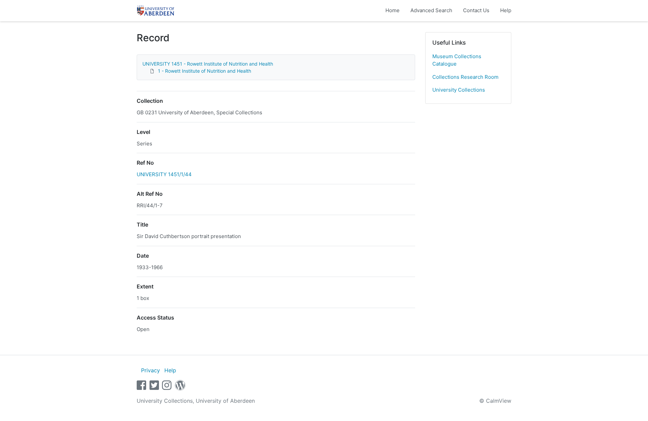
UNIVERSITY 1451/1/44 (164, 174)
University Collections (458, 90)
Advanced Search (431, 10)
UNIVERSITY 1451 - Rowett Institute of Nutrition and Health (207, 64)
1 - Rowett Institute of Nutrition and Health (204, 71)
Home (392, 10)
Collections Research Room (465, 77)
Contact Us (476, 10)
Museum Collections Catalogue (456, 60)
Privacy (150, 370)
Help (505, 10)
